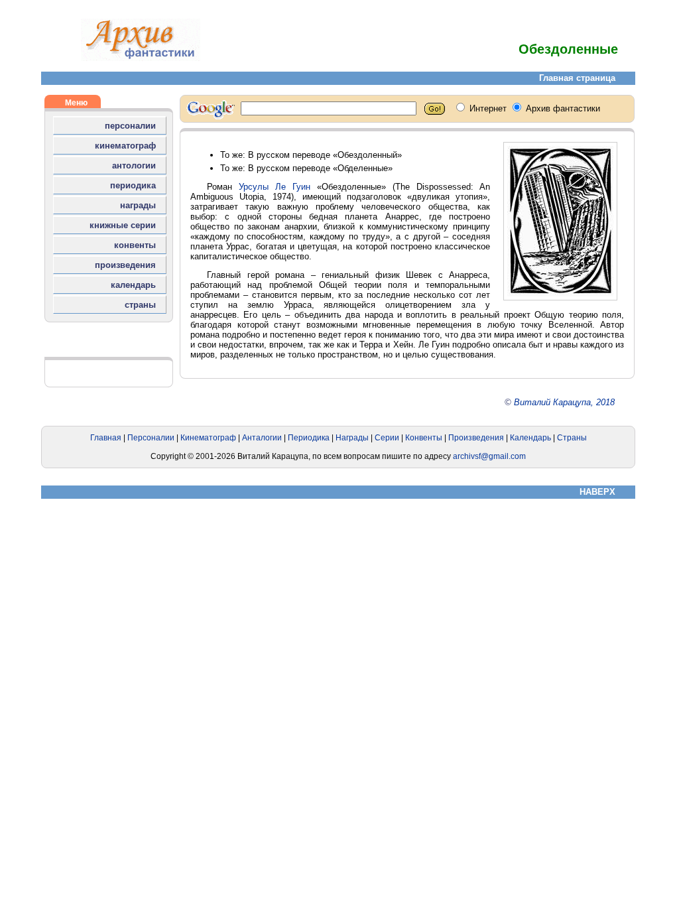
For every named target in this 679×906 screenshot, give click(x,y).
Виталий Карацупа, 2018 (564, 402)
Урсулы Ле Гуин (274, 187)
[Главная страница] (140, 58)
